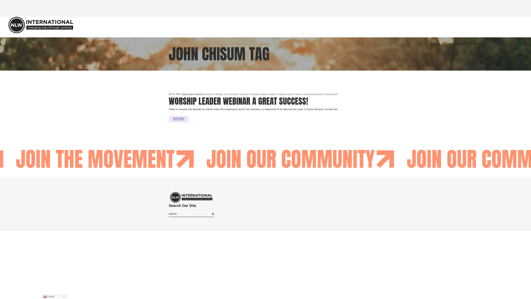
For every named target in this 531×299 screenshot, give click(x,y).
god (225, 94)
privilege (272, 94)
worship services (331, 94)
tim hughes (281, 94)
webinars (298, 94)
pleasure (264, 94)
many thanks (244, 94)
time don (290, 94)
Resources (198, 94)
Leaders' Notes (187, 94)
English (51, 296)
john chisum (233, 94)
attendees (219, 94)
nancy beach (255, 94)
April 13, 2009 (174, 94)
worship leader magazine (313, 94)
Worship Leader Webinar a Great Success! (238, 101)
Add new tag (209, 94)
